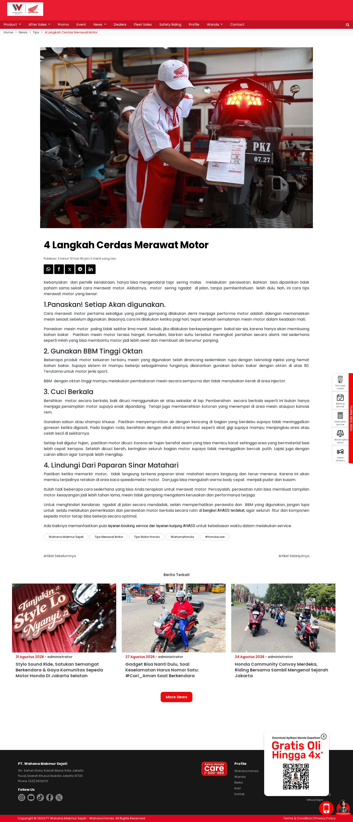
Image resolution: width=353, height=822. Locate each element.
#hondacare (215, 537)
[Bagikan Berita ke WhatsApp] (49, 272)
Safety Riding (170, 24)
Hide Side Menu (351, 418)
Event (81, 24)
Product (11, 24)
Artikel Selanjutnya (294, 556)
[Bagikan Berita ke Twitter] (70, 272)
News (98, 24)
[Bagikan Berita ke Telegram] (80, 272)
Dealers (120, 24)
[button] (347, 24)
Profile (194, 24)
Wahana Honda (246, 771)
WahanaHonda (182, 537)
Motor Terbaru (340, 459)
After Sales (38, 24)
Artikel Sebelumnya (60, 556)
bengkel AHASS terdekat (223, 510)
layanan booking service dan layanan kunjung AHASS (151, 526)
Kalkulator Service (340, 423)
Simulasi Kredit (340, 387)
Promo (63, 24)
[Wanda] (343, 807)
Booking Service (340, 405)
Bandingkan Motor (341, 441)
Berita (238, 782)
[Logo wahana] (25, 9)
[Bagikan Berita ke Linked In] (91, 272)
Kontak (239, 794)
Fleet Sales (143, 24)
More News (176, 697)
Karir (237, 788)
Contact (237, 24)
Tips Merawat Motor (109, 537)
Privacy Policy (324, 818)
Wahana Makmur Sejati (66, 537)
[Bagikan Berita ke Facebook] (59, 272)
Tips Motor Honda (147, 537)
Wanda (213, 24)
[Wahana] (25, 9)
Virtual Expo (314, 800)
